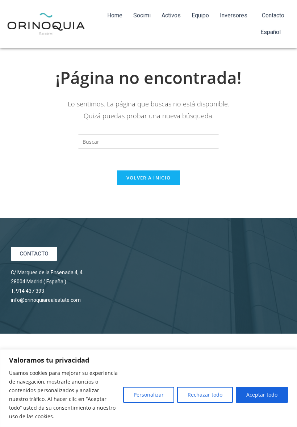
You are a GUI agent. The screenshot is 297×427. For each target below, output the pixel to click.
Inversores (233, 15)
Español (270, 32)
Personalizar (149, 394)
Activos (171, 15)
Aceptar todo (261, 394)
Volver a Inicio (148, 177)
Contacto (273, 15)
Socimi (142, 15)
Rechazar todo (205, 394)
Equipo (200, 15)
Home (114, 15)
